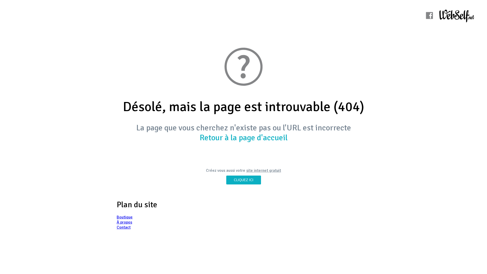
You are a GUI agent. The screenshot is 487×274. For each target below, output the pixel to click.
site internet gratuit (263, 170)
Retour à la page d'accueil (244, 138)
